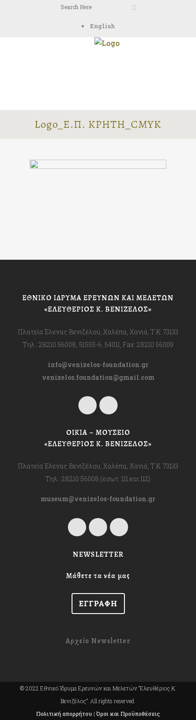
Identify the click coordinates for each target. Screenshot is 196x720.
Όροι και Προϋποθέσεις (128, 713)
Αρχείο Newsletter (98, 641)
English (102, 26)
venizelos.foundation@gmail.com (98, 377)
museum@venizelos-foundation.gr (98, 498)
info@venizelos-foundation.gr (98, 364)
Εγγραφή (98, 603)
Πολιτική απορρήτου (64, 713)
